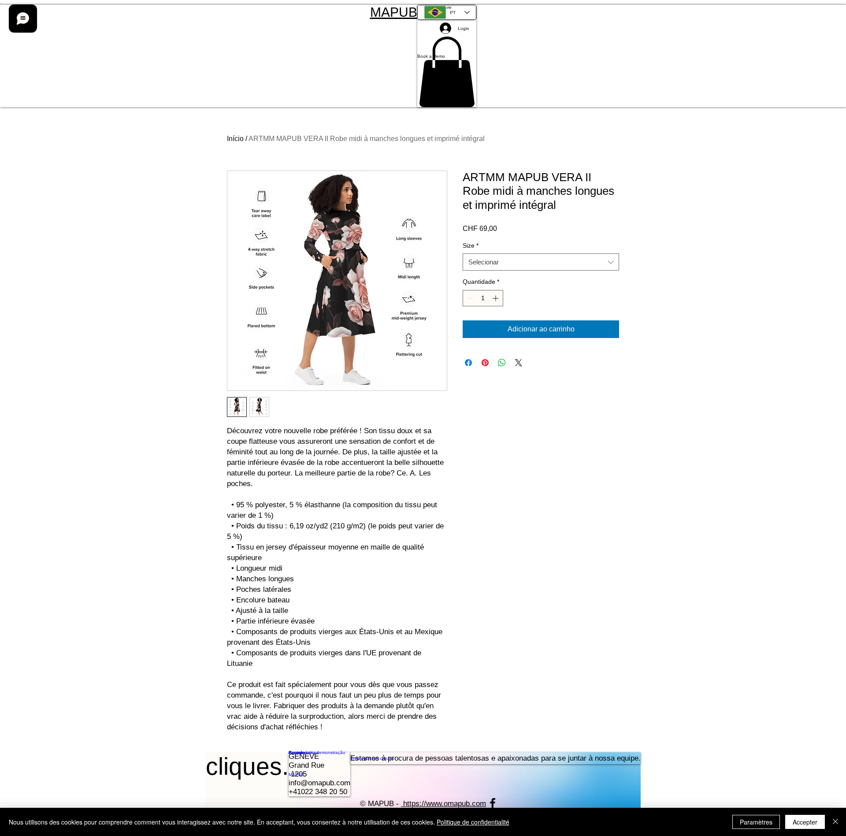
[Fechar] (835, 822)
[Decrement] (469, 298)
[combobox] (541, 262)
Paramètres (756, 821)
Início (235, 138)
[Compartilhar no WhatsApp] (502, 362)
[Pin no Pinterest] (485, 362)
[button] (446, 56)
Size (471, 245)
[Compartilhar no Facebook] (468, 362)
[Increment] (496, 298)
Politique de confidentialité (473, 821)
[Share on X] (518, 362)
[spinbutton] (483, 298)
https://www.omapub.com (444, 803)
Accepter (805, 821)
